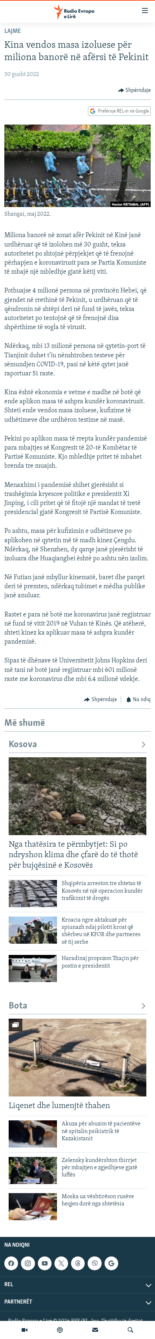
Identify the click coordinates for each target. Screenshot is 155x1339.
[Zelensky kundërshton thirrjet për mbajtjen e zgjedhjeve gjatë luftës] (33, 1170)
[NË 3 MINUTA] (95, 1330)
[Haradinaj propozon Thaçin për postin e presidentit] (33, 968)
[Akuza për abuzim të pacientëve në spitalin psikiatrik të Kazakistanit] (33, 1134)
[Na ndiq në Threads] (78, 1263)
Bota (18, 1006)
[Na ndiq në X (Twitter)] (61, 1263)
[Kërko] (130, 1330)
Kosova (23, 745)
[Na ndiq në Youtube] (45, 1263)
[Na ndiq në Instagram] (28, 1263)
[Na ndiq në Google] (111, 1263)
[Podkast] (60, 1330)
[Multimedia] (24, 1330)
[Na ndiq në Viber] (94, 1263)
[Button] (134, 90)
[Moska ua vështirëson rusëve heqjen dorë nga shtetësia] (33, 1206)
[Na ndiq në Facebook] (11, 1263)
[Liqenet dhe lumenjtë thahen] (77, 1057)
